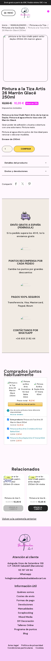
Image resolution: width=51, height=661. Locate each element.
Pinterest (29, 183)
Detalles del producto (16, 162)
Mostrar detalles (16, 414)
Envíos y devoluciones (16, 171)
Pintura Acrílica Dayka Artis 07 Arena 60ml (27, 438)
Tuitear (22, 183)
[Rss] (42, 654)
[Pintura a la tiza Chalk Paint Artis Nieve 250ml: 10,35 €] (13, 493)
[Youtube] (28, 654)
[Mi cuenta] (41, 13)
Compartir (15, 183)
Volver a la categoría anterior (19, 518)
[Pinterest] (35, 654)
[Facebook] (9, 654)
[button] (36, 13)
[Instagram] (22, 654)
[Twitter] (15, 654)
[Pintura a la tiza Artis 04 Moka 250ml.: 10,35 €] (38, 493)
